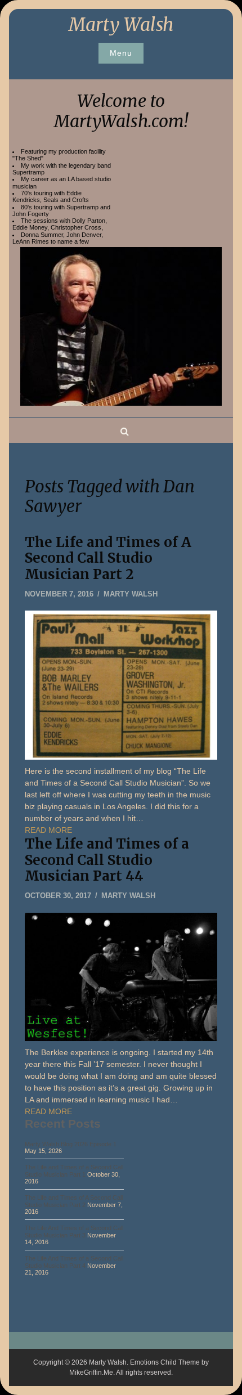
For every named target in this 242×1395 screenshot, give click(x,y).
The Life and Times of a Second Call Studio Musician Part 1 (74, 1170)
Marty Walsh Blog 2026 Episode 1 (70, 1144)
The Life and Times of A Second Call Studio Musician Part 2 (108, 558)
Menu (121, 52)
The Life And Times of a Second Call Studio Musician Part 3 (74, 1231)
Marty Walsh (121, 25)
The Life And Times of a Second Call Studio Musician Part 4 (74, 1261)
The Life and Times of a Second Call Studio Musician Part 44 (107, 860)
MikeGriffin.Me (91, 1372)
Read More (48, 830)
